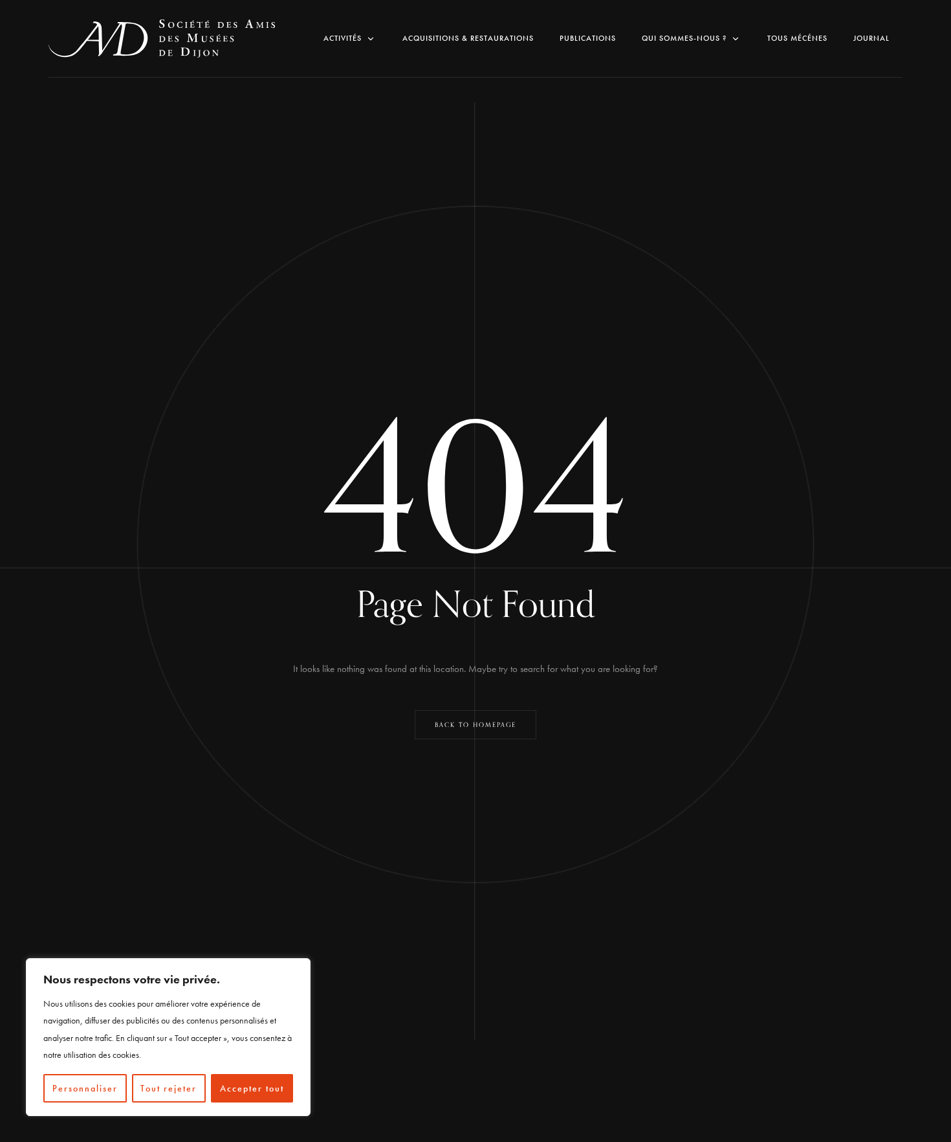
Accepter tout (252, 1088)
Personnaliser (85, 1088)
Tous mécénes (797, 38)
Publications (588, 38)
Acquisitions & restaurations (468, 38)
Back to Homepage (475, 725)
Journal (871, 38)
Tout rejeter (168, 1088)
